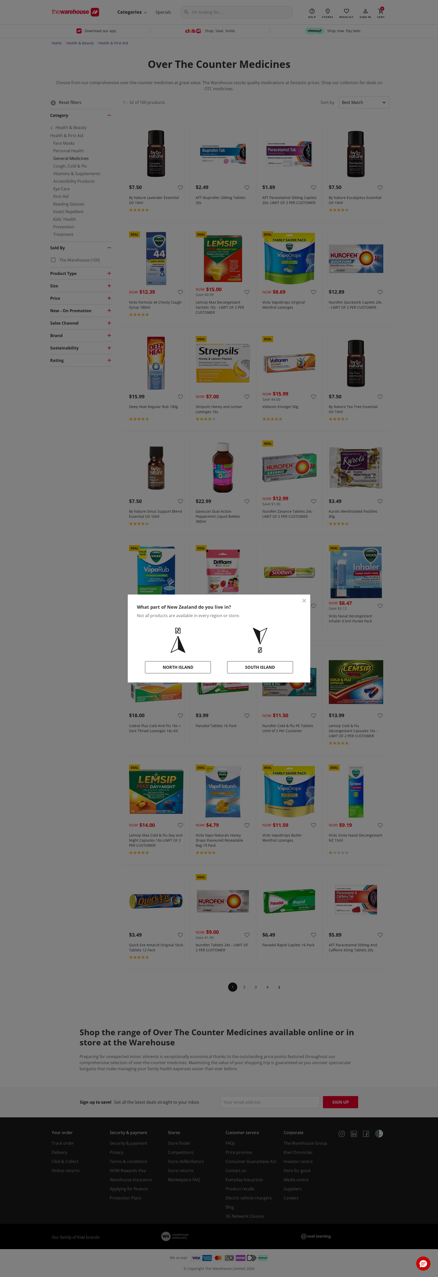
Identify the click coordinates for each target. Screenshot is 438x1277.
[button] (423, 1263)
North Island (178, 667)
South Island (260, 667)
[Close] (304, 601)
